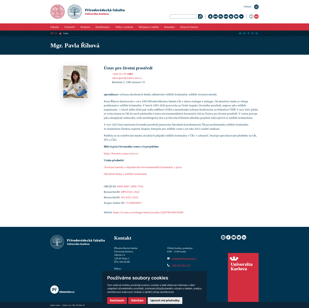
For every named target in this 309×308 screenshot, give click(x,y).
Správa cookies (55, 305)
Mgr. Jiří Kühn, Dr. (78, 305)
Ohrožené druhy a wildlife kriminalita (125, 174)
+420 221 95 (122, 74)
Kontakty (169, 27)
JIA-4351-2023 (129, 197)
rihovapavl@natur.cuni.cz (127, 78)
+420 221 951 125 (181, 265)
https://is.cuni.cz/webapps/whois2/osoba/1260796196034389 (148, 212)
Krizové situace (189, 27)
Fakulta (54, 27)
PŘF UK (53, 33)
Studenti (85, 27)
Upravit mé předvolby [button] (165, 300)
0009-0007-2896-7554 (130, 186)
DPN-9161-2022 (130, 191)
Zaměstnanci (102, 27)
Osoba (65, 33)
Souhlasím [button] (117, 300)
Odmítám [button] (137, 300)
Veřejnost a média (149, 27)
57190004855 (133, 202)
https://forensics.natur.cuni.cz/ (121, 153)
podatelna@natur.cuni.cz (184, 258)
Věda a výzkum (124, 27)
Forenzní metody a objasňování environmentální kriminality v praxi (143, 167)
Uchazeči (69, 27)
